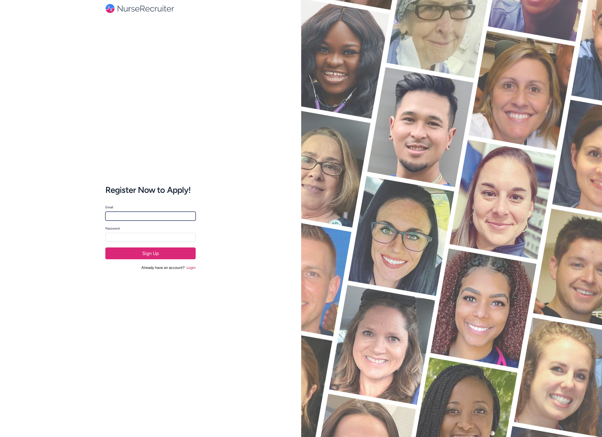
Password (112, 229)
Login (191, 267)
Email (109, 207)
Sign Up (150, 253)
